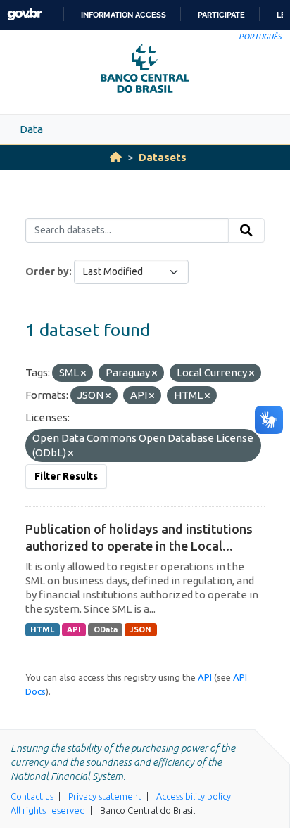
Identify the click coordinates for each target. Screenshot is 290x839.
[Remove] (83, 373)
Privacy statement (104, 796)
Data (31, 129)
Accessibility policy (193, 796)
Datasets (163, 157)
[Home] (116, 157)
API (74, 629)
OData (106, 629)
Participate (221, 15)
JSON (140, 629)
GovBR (24, 14)
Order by (47, 271)
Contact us (32, 796)
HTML (42, 629)
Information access (123, 15)
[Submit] (246, 230)
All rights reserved (48, 810)
